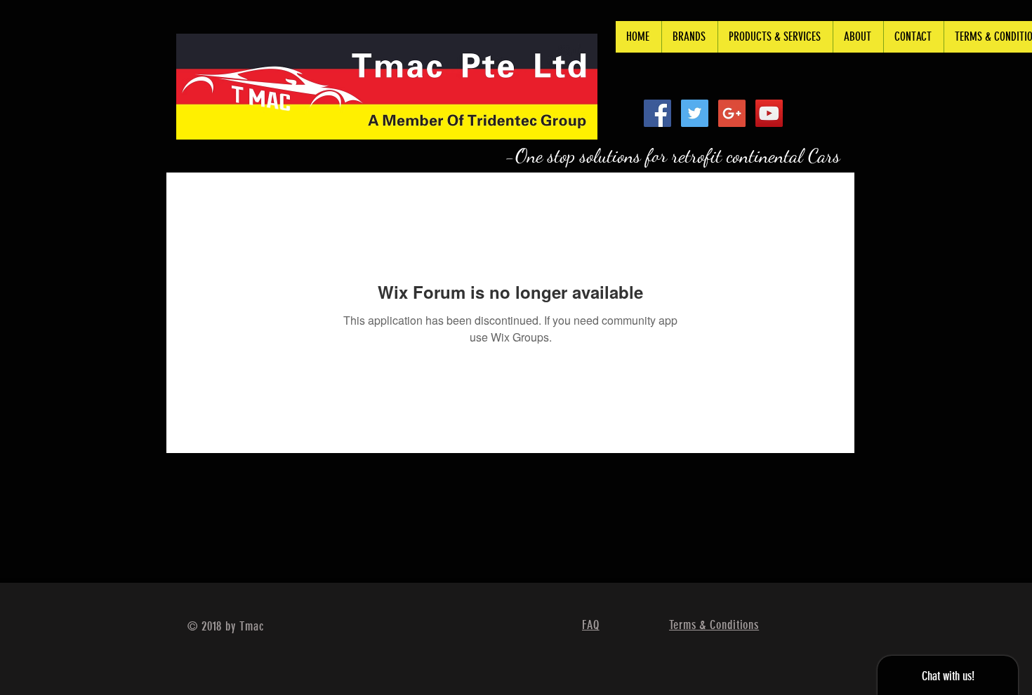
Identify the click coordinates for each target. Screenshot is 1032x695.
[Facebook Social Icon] (657, 113)
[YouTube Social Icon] (769, 113)
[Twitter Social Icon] (694, 113)
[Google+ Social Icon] (732, 113)
